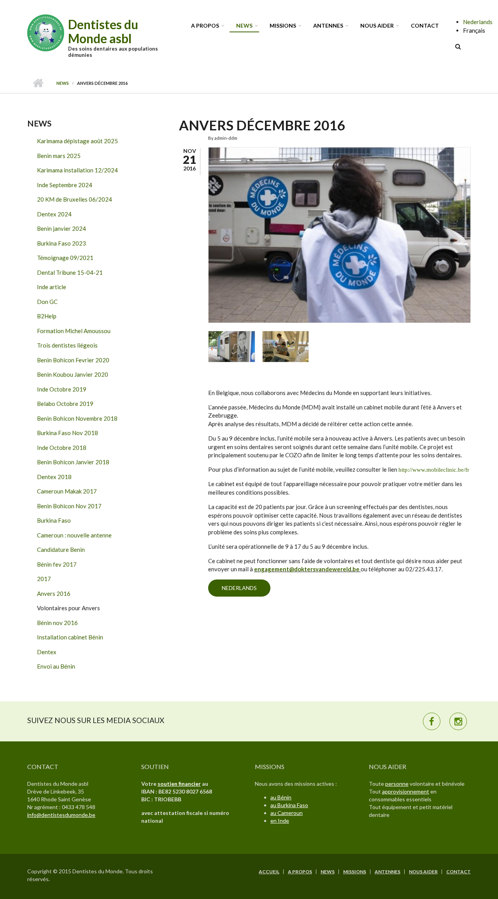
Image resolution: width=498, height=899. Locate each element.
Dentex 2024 (54, 214)
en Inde (279, 820)
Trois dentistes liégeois (67, 345)
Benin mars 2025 (59, 155)
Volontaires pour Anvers (68, 607)
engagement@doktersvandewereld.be (306, 568)
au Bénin (280, 797)
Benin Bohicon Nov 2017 (69, 505)
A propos (205, 25)
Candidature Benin (61, 549)
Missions (283, 25)
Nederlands (478, 21)
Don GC (47, 301)
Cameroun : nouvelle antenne (74, 535)
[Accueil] (46, 32)
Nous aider (377, 25)
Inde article (51, 286)
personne (397, 783)
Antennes (328, 25)
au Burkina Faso (289, 805)
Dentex (46, 651)
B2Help (46, 316)
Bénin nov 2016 (57, 622)
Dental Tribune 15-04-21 (70, 272)
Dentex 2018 (54, 476)
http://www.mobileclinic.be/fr (433, 470)
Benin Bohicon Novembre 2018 (77, 418)
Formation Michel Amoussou (73, 330)
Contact (425, 25)
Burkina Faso (54, 520)
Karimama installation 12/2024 (77, 170)
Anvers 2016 (53, 593)
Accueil (38, 83)
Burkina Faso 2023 (61, 243)
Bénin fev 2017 (57, 564)
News (244, 25)
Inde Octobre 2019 (61, 389)
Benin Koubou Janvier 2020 (72, 374)
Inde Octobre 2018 (61, 447)
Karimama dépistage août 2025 (77, 140)
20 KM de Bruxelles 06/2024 (74, 199)
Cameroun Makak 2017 (67, 491)
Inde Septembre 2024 (64, 184)
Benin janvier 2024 (61, 228)
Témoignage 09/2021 (65, 257)
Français (474, 30)
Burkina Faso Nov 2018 (67, 432)
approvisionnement (405, 791)
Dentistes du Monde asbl (103, 31)
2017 (44, 578)
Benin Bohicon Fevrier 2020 (73, 359)
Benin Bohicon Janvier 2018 (73, 461)
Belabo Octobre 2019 (65, 403)
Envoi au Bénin (56, 666)
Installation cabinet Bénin (70, 637)
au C (275, 812)
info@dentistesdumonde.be (61, 814)
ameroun (292, 812)
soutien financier (179, 783)
